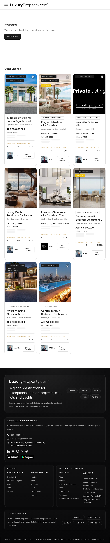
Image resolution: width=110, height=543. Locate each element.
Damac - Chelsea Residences (90, 483)
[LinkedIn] (8, 451)
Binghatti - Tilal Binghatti (93, 489)
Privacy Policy (96, 539)
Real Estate (12, 477)
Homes (72, 390)
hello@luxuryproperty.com (21, 439)
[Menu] (6, 4)
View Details (28, 155)
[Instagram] (17, 451)
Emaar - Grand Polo (90, 478)
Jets (85, 397)
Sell (32, 539)
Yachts (95, 397)
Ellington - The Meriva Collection (91, 501)
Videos (62, 480)
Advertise (63, 495)
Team (61, 488)
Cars (96, 390)
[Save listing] (33, 77)
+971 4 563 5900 (17, 435)
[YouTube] (13, 451)
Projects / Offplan (14, 480)
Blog (61, 477)
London (34, 477)
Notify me (12, 36)
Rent (25, 539)
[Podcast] (26, 451)
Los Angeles (36, 491)
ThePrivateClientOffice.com (69, 498)
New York (34, 484)
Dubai (33, 480)
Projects (85, 390)
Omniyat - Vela (89, 492)
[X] (22, 451)
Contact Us (64, 491)
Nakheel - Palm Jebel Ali (92, 496)
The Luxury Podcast (67, 484)
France (33, 495)
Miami (33, 488)
